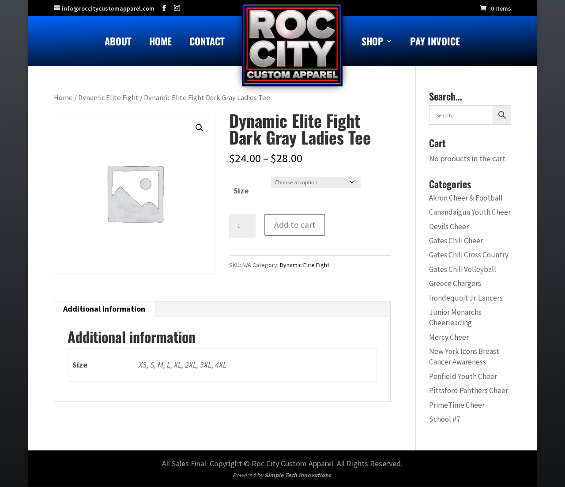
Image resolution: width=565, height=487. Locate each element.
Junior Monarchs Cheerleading (455, 317)
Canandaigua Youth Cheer (470, 212)
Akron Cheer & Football (466, 198)
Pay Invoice (435, 43)
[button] (199, 128)
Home (160, 43)
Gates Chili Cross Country (468, 255)
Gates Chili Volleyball (462, 269)
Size (241, 191)
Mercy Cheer (449, 337)
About (118, 43)
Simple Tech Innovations (298, 475)
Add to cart (295, 224)
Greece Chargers (455, 283)
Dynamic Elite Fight (108, 97)
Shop (373, 43)
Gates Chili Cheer (456, 240)
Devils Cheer (449, 226)
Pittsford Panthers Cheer (468, 390)
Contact (207, 43)
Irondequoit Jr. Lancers (466, 298)
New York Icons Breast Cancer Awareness (464, 356)
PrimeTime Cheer (457, 405)
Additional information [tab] (104, 309)
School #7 (444, 419)
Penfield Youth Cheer (463, 376)
